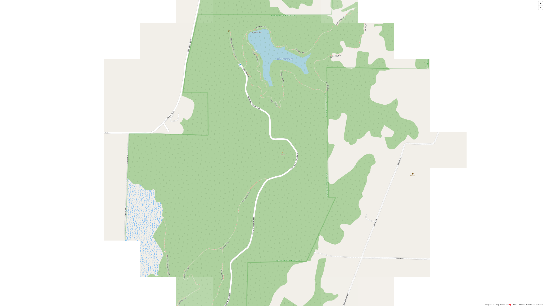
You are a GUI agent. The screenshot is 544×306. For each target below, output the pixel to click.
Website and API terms (534, 304)
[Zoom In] (540, 3)
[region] (272, 153)
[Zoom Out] (540, 8)
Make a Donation (518, 304)
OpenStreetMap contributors (498, 304)
